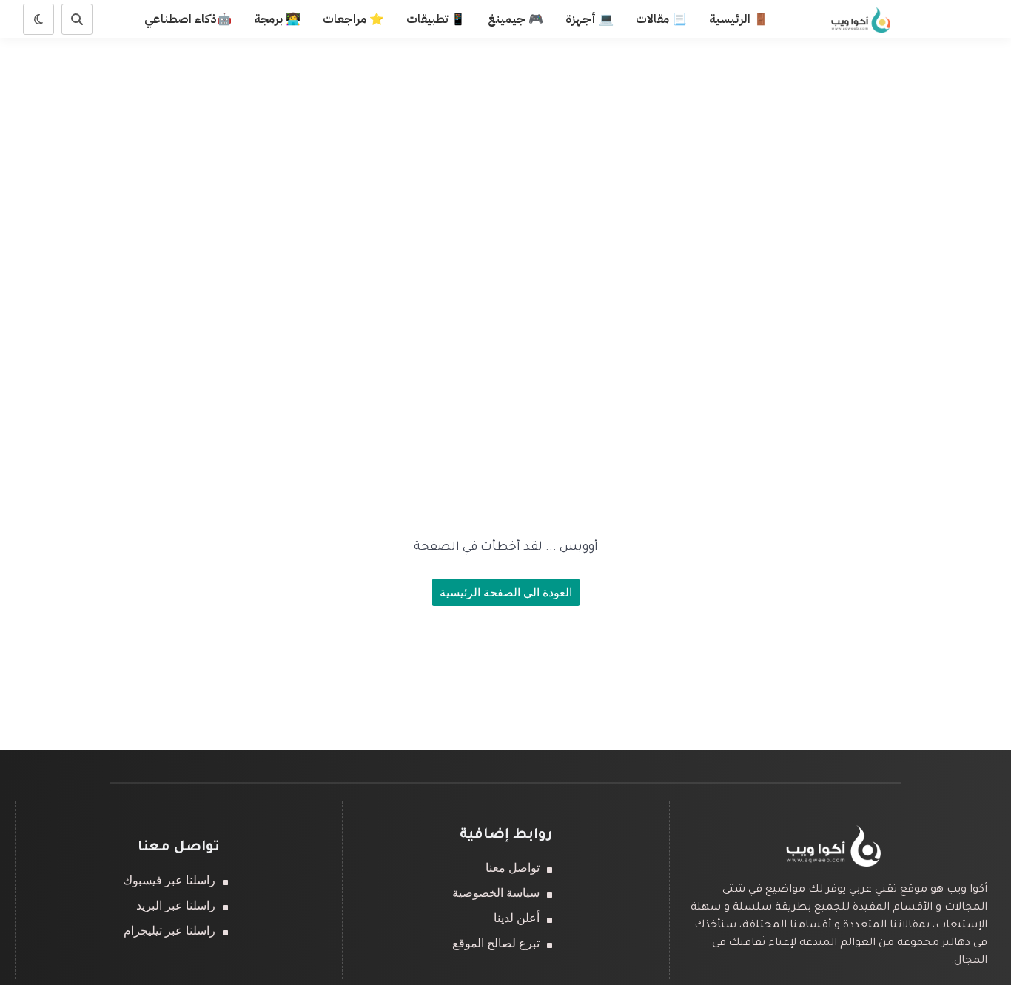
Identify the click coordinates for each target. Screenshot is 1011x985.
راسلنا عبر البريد (175, 905)
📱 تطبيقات (436, 19)
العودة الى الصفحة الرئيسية (506, 592)
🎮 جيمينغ (515, 19)
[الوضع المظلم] (38, 19)
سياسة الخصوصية (496, 893)
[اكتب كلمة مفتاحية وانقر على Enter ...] (77, 19)
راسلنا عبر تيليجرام (169, 930)
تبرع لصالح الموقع (496, 943)
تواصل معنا (513, 867)
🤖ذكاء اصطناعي (188, 19)
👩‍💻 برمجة (277, 19)
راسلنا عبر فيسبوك (169, 880)
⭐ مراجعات (353, 19)
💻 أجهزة (589, 19)
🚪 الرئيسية (738, 19)
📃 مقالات (661, 19)
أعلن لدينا (517, 918)
